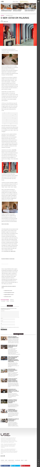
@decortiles (13, 251)
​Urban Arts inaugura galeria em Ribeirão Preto (13, 337)
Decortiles (14, 149)
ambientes (12, 299)
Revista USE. (6, 21)
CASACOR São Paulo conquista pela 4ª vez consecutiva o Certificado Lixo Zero (13, 391)
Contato (26, 460)
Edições (6, 460)
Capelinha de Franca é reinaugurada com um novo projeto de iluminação (12, 401)
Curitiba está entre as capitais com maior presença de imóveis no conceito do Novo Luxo (13, 380)
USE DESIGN (12, 301)
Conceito (2, 15)
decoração (3, 301)
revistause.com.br (7, 296)
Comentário (3, 310)
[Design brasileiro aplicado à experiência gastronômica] (4, 372)
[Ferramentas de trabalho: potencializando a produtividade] (4, 422)
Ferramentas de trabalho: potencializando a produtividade (13, 420)
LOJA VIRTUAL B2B (17, 460)
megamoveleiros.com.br (8, 294)
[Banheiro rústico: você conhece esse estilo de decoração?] (4, 348)
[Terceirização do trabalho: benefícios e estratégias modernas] (4, 412)
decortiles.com (7, 251)
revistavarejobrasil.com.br (9, 292)
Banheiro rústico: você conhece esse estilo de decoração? (12, 346)
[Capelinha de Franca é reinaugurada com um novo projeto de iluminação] (4, 403)
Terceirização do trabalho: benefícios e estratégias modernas (12, 410)
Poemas (7, 301)
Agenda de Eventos (11, 460)
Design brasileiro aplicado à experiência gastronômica (12, 370)
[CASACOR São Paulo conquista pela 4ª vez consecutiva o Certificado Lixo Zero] (4, 392)
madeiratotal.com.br (8, 290)
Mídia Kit (22, 460)
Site (1, 323)
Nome (2, 318)
